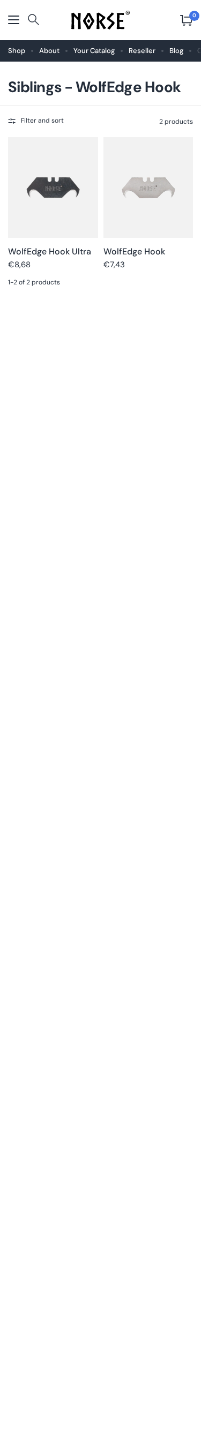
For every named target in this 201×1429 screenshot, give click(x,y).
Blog (176, 50)
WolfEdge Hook (134, 251)
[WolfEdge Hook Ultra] (53, 187)
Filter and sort (42, 120)
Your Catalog (94, 50)
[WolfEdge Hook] (148, 187)
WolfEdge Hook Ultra (49, 251)
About (49, 50)
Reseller (142, 50)
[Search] (33, 20)
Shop (16, 50)
